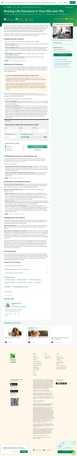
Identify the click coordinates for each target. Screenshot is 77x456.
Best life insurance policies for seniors (17, 60)
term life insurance (37, 101)
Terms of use (59, 356)
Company (35, 356)
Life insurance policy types (35, 279)
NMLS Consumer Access (37, 391)
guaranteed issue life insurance (31, 106)
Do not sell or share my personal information (61, 368)
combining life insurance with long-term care (14, 161)
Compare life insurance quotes (15, 178)
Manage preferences (14, 451)
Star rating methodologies (36, 367)
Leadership (35, 358)
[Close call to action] (74, 442)
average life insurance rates (36, 78)
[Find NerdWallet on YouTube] (59, 383)
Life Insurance (37, 282)
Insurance (9, 7)
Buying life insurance (21, 282)
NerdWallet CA (48, 450)
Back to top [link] (8, 295)
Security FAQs (48, 358)
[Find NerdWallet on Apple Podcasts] (63, 383)
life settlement (18, 240)
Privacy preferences (60, 365)
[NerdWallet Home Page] (6, 2)
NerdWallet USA (38, 450)
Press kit (35, 373)
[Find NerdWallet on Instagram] (61, 383)
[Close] (75, 446)
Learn (18, 7)
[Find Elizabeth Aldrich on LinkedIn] (14, 305)
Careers (34, 359)
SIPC (50, 417)
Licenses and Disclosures (47, 391)
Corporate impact (37, 361)
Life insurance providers (22, 279)
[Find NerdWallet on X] (57, 383)
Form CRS (46, 419)
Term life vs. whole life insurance (16, 214)
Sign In (66, 2)
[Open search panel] (60, 2)
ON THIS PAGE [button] (57, 42)
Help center (47, 356)
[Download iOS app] (13, 384)
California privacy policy (60, 363)
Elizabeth (16, 303)
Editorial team (36, 369)
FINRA (48, 417)
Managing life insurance (10, 282)
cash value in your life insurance (33, 233)
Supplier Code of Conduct (60, 359)
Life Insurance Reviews (10, 279)
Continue (24, 451)
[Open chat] (74, 453)
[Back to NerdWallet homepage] (4, 7)
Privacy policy (59, 361)
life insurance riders (41, 167)
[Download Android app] (14, 391)
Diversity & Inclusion (37, 363)
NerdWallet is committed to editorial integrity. (62, 40)
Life (14, 7)
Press (34, 371)
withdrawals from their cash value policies (15, 58)
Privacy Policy (38, 420)
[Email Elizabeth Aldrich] (12, 305)
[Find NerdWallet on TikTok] (66, 383)
